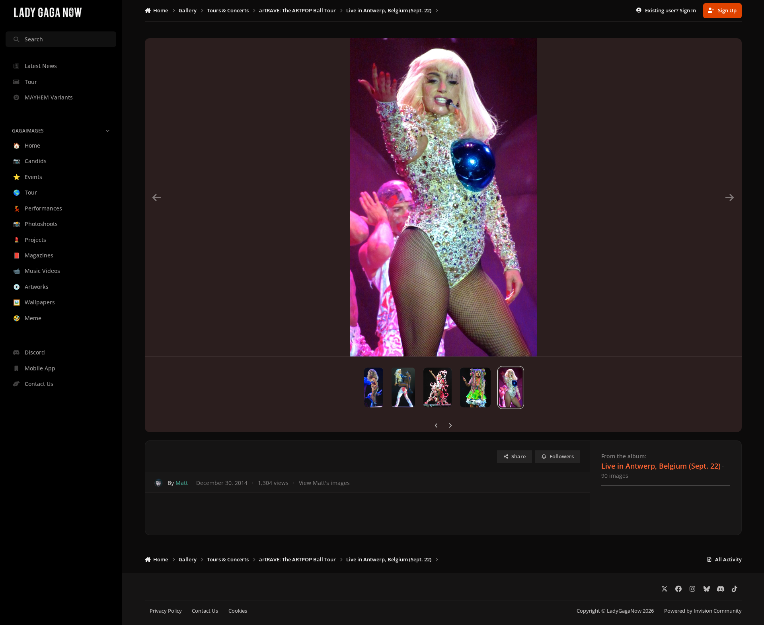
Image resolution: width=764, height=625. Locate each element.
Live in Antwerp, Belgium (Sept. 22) (661, 466)
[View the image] (373, 387)
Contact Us (205, 610)
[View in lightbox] (443, 197)
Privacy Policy (166, 610)
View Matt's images (324, 483)
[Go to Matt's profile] (158, 483)
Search (34, 39)
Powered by (703, 610)
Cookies (237, 610)
